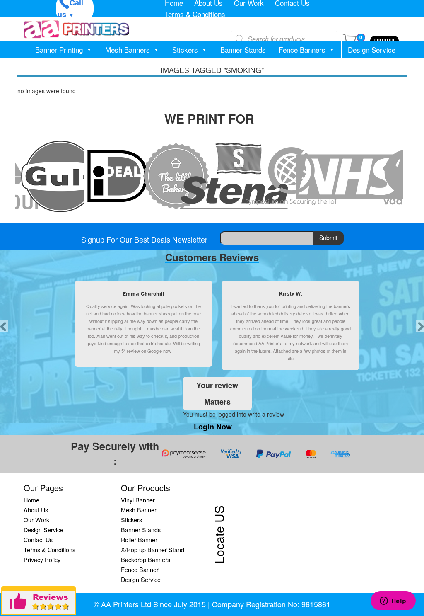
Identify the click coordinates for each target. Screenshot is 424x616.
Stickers (185, 49)
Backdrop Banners (145, 559)
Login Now (213, 426)
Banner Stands (243, 49)
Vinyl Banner (138, 499)
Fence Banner (140, 569)
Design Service (371, 49)
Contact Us (38, 539)
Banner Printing (59, 49)
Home (31, 499)
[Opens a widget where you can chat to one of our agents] (393, 601)
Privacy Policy (42, 559)
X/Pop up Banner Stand (152, 549)
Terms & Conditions (195, 14)
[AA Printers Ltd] (77, 29)
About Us (36, 509)
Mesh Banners (127, 49)
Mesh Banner (139, 509)
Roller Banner (139, 539)
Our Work (36, 519)
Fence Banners (302, 49)
